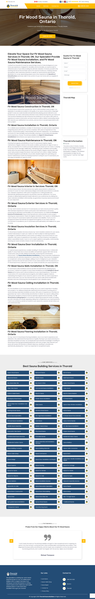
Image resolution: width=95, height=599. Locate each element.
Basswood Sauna (12, 378)
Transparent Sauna (13, 507)
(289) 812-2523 (84, 6)
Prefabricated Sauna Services (16, 436)
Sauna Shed (10, 496)
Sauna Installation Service (42, 481)
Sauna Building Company (14, 448)
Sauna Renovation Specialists (43, 486)
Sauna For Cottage (68, 465)
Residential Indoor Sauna (70, 436)
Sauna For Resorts (12, 476)
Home (38, 6)
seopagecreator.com (76, 87)
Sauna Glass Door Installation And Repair (17, 404)
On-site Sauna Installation (70, 426)
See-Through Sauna (69, 496)
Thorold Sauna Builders (47, 596)
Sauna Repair (67, 486)
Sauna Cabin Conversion (70, 448)
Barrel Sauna (67, 372)
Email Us (69, 584)
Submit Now (74, 83)
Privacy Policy (45, 591)
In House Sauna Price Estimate (72, 416)
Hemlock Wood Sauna (41, 410)
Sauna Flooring (39, 465)
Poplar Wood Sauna (69, 431)
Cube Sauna (66, 388)
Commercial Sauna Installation (44, 388)
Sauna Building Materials (42, 448)
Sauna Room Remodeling (42, 491)
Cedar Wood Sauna (69, 383)
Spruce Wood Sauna (41, 502)
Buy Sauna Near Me (13, 383)
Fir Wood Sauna (67, 398)
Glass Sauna (39, 404)
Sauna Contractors (41, 453)
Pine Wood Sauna (40, 431)
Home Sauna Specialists (14, 416)
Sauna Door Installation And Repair (45, 459)
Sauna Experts (11, 465)
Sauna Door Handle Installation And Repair (73, 459)
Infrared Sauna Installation (15, 421)
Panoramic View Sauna (14, 431)
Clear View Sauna (12, 388)
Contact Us (55, 6)
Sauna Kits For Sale (12, 486)
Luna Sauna (38, 421)
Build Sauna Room (68, 378)
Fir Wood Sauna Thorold (51, 30)
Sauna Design (11, 459)
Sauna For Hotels (68, 470)
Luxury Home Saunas (69, 421)
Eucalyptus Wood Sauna (14, 398)
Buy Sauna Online (40, 383)
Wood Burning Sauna (41, 507)
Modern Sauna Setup (41, 426)
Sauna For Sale (39, 476)
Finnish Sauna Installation (42, 398)
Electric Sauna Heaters (70, 393)
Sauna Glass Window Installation (72, 404)
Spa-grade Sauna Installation (15, 502)
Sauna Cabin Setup (12, 453)
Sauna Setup (67, 491)
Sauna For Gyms (12, 470)
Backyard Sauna (40, 372)
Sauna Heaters (11, 481)
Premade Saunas (40, 436)
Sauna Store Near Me (41, 496)
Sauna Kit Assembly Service (71, 481)
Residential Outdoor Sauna (15, 442)
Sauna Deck (66, 453)
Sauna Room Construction (15, 491)
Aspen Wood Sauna (13, 372)
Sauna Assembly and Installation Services (44, 442)
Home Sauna (67, 410)
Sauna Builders (67, 442)
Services (45, 6)
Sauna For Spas (67, 476)
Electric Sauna (39, 393)
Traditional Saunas (68, 502)
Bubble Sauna (39, 378)
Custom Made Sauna (13, 393)
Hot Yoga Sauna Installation (43, 416)
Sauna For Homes (40, 470)
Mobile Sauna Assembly (14, 426)
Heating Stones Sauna (13, 410)
